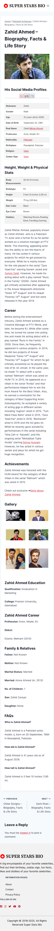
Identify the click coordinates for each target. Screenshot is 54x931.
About (8, 884)
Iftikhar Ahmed (36, 128)
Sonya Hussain (31, 442)
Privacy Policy (12, 894)
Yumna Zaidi (12, 273)
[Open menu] (48, 5)
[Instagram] (6, 906)
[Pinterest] (20, 906)
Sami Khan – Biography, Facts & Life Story (41, 805)
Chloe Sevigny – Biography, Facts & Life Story (13, 805)
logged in (25, 832)
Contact (9, 889)
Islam (26, 151)
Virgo (26, 156)
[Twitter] (11, 906)
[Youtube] (15, 906)
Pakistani (28, 139)
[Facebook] (2, 906)
